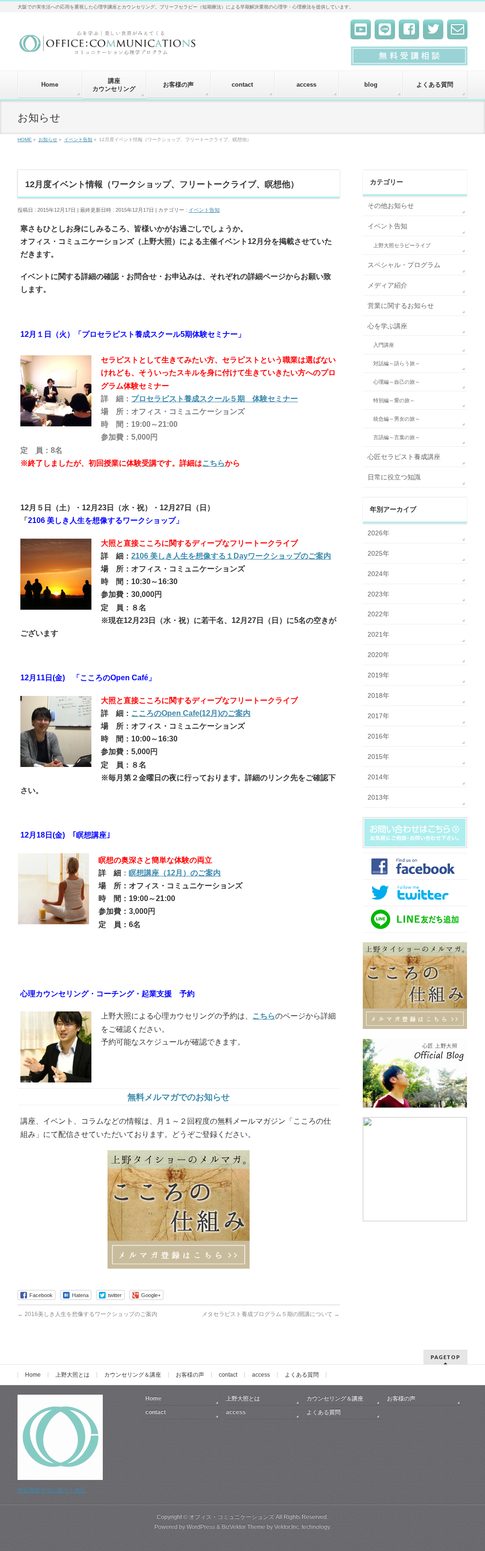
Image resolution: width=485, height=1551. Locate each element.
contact (228, 1375)
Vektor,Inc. (287, 1527)
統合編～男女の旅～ (396, 419)
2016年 (378, 736)
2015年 (378, 756)
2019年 (378, 675)
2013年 (378, 797)
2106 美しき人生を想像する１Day (189, 556)
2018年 (378, 695)
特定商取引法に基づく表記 (52, 1490)
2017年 (378, 716)
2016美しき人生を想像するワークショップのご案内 (87, 1314)
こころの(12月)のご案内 (191, 713)
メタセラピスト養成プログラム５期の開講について (271, 1314)
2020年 (378, 654)
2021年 (378, 634)
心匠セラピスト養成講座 (404, 456)
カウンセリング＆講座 (132, 1375)
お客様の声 (190, 1375)
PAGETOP (445, 1357)
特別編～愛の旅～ (394, 400)
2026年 (378, 533)
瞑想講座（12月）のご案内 (175, 873)
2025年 (378, 553)
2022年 (378, 614)
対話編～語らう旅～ (396, 363)
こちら (213, 463)
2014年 (378, 777)
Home (33, 1375)
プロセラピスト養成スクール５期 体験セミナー (214, 399)
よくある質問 (302, 1375)
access (261, 1375)
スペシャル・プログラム (404, 265)
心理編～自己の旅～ (396, 382)
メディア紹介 (387, 285)
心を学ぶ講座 (387, 326)
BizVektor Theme (243, 1527)
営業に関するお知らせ (401, 305)
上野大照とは (72, 1375)
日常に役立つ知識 (394, 477)
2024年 (378, 573)
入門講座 (383, 345)
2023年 (378, 594)
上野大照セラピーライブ (402, 245)
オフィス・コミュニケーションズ (231, 1517)
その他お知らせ (391, 205)
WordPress (201, 1527)
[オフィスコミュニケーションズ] (108, 45)
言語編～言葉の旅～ (396, 437)
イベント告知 (204, 210)
